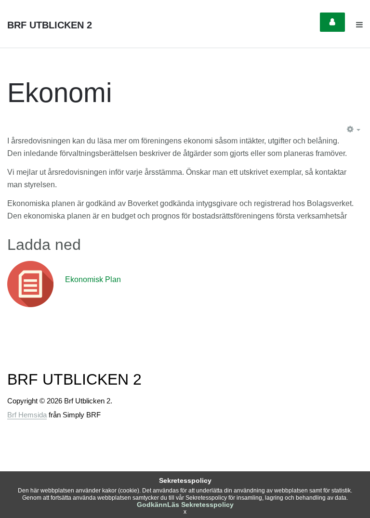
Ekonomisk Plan (93, 279)
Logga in (332, 22)
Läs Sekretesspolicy (200, 504)
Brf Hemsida (27, 415)
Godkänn (152, 504)
